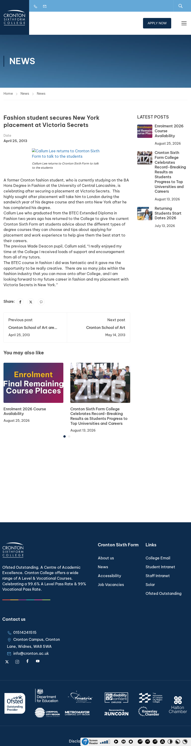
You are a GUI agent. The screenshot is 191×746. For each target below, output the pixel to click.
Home (8, 93)
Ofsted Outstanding (163, 593)
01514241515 (25, 632)
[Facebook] (20, 301)
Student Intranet (160, 567)
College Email (158, 558)
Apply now (157, 23)
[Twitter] (30, 301)
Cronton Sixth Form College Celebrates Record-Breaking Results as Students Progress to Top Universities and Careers (98, 416)
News (24, 93)
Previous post (20, 319)
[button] (64, 436)
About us (106, 558)
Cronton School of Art (105, 327)
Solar (150, 584)
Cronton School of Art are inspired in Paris (31, 330)
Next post (116, 319)
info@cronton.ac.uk (31, 653)
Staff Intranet (158, 575)
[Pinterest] (41, 301)
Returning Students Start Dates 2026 (168, 213)
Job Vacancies (111, 584)
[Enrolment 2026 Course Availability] (33, 382)
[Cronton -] (14, 17)
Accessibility (109, 575)
